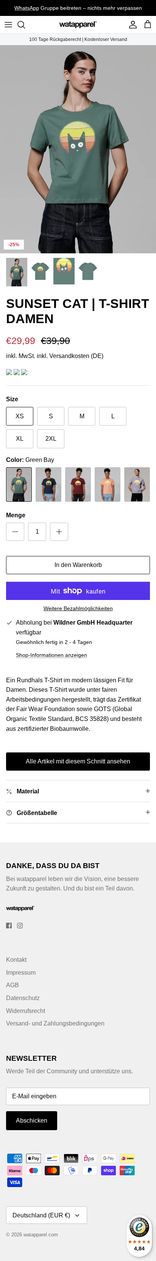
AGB (12, 985)
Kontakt (16, 959)
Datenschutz (23, 998)
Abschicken (31, 1120)
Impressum (21, 972)
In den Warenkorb (78, 565)
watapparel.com (40, 1234)
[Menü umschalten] (8, 24)
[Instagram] (20, 925)
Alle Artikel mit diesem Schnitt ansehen (78, 761)
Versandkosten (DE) (76, 356)
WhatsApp (26, 8)
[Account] (131, 24)
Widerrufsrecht (25, 1011)
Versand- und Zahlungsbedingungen (55, 1023)
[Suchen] (25, 24)
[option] (78, 149)
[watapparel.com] (78, 25)
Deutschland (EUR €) (41, 1215)
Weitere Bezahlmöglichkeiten (78, 608)
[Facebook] (9, 925)
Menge (15, 515)
